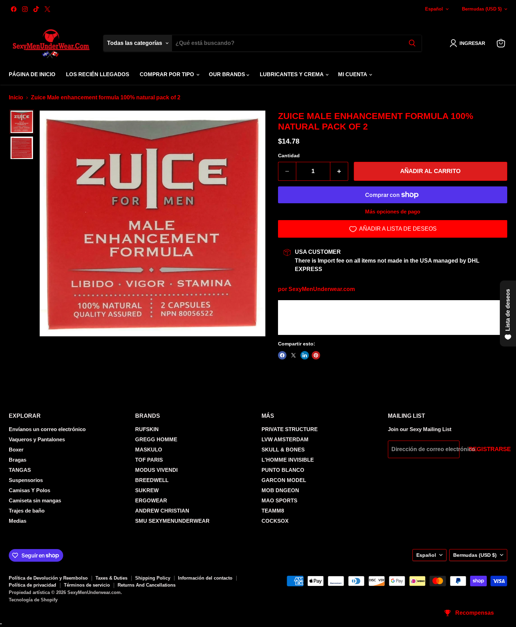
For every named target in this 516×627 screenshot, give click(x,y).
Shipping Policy (152, 578)
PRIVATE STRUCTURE (290, 429)
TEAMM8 (273, 511)
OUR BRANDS (227, 74)
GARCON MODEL (284, 480)
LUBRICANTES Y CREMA (292, 74)
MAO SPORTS (279, 500)
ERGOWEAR (151, 500)
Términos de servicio (87, 585)
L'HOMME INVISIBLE (288, 460)
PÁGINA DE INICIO (32, 74)
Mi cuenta (353, 74)
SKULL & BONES (283, 450)
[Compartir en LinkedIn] (304, 355)
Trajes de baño (27, 511)
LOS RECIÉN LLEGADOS (97, 74)
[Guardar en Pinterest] (316, 355)
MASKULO (148, 450)
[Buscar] (412, 43)
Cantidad (289, 155)
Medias (17, 521)
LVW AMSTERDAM (285, 439)
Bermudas (482, 9)
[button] (469, 43)
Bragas (17, 460)
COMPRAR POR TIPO (168, 74)
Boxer (16, 450)
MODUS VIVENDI (156, 470)
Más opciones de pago (392, 211)
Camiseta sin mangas (35, 500)
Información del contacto (205, 578)
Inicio (16, 97)
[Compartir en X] (293, 355)
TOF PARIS (149, 460)
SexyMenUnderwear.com (322, 289)
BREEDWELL (151, 480)
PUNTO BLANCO (283, 470)
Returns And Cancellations (147, 585)
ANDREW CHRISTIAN (162, 511)
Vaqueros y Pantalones (37, 439)
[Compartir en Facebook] (282, 355)
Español (434, 9)
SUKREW (147, 490)
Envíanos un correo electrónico (47, 429)
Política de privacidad (32, 585)
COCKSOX (275, 521)
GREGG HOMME (156, 439)
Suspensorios (26, 480)
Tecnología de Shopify (33, 599)
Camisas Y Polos (29, 490)
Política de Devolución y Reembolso (48, 578)
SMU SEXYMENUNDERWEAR (172, 521)
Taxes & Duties (111, 578)
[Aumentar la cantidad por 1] (339, 171)
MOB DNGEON (280, 490)
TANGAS (20, 470)
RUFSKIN (147, 429)
